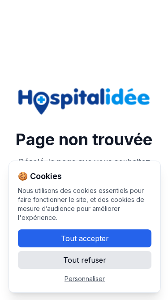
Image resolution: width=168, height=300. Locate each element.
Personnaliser (85, 278)
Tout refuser (84, 259)
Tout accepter (85, 238)
